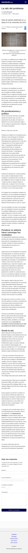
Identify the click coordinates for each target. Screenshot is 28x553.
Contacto (14, 546)
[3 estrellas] (3, 26)
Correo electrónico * (6, 477)
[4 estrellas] (4, 26)
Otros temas (16, 13)
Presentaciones (14, 538)
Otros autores (14, 542)
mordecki (7, 2)
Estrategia (14, 536)
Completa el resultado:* (7, 485)
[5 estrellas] (5, 26)
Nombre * (4, 470)
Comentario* (5, 492)
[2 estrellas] (2, 26)
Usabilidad (14, 534)
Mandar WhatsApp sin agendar (14, 548)
